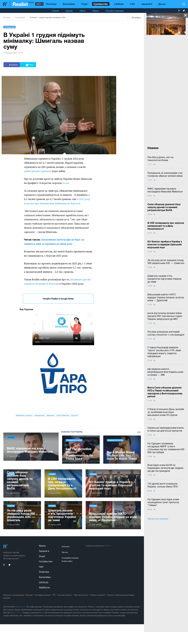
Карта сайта (8, 604)
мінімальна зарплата (24, 415)
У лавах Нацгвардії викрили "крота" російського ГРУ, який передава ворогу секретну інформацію (164, 351)
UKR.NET (108, 546)
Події (84, 3)
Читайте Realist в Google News (58, 298)
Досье (162, 3)
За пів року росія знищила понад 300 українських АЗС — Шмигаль (165, 261)
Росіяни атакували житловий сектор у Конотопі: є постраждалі (165, 333)
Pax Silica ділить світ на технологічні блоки (160, 158)
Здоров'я (146, 3)
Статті (55, 10)
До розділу (136, 18)
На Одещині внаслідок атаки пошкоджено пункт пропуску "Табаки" (163, 502)
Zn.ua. (66, 183)
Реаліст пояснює (115, 10)
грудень (74, 415)
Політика (51, 3)
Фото (83, 10)
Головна (6, 17)
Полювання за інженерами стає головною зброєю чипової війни (165, 174)
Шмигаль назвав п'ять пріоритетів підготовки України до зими (164, 279)
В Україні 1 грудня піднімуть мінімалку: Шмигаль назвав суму (48, 17)
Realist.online (20, 607)
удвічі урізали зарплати (37, 171)
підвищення (39, 415)
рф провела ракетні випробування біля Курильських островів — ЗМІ (165, 372)
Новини (11, 437)
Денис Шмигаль (62, 415)
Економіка (69, 3)
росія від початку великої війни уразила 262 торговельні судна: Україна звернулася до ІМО (164, 316)
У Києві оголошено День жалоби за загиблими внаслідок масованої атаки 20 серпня (165, 412)
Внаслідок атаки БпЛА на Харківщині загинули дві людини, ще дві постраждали (165, 468)
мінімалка (50, 415)
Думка (69, 10)
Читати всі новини (157, 518)
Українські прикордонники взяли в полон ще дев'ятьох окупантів (165, 429)
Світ (132, 3)
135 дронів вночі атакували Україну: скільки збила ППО (162, 485)
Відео (96, 10)
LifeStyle (119, 3)
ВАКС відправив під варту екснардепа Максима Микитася (165, 190)
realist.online (16, 613)
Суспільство (101, 3)
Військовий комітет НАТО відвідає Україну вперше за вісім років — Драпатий (165, 297)
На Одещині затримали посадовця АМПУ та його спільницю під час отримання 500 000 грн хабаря (165, 448)
